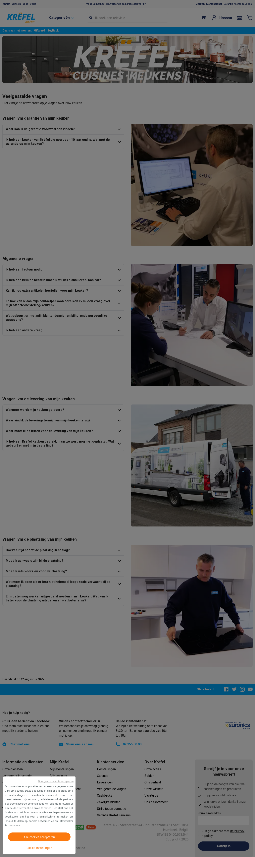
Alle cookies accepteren (39, 837)
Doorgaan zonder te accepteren (56, 781)
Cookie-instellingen (39, 848)
